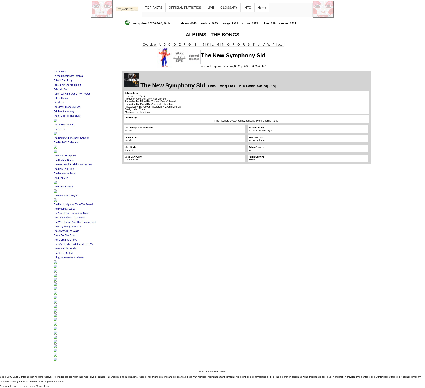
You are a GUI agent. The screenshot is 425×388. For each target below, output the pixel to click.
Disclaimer (214, 371)
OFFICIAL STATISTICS (185, 7)
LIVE (210, 7)
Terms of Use (204, 371)
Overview (149, 44)
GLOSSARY (228, 7)
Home (262, 7)
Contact (223, 371)
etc (280, 44)
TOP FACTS (153, 7)
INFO (247, 7)
